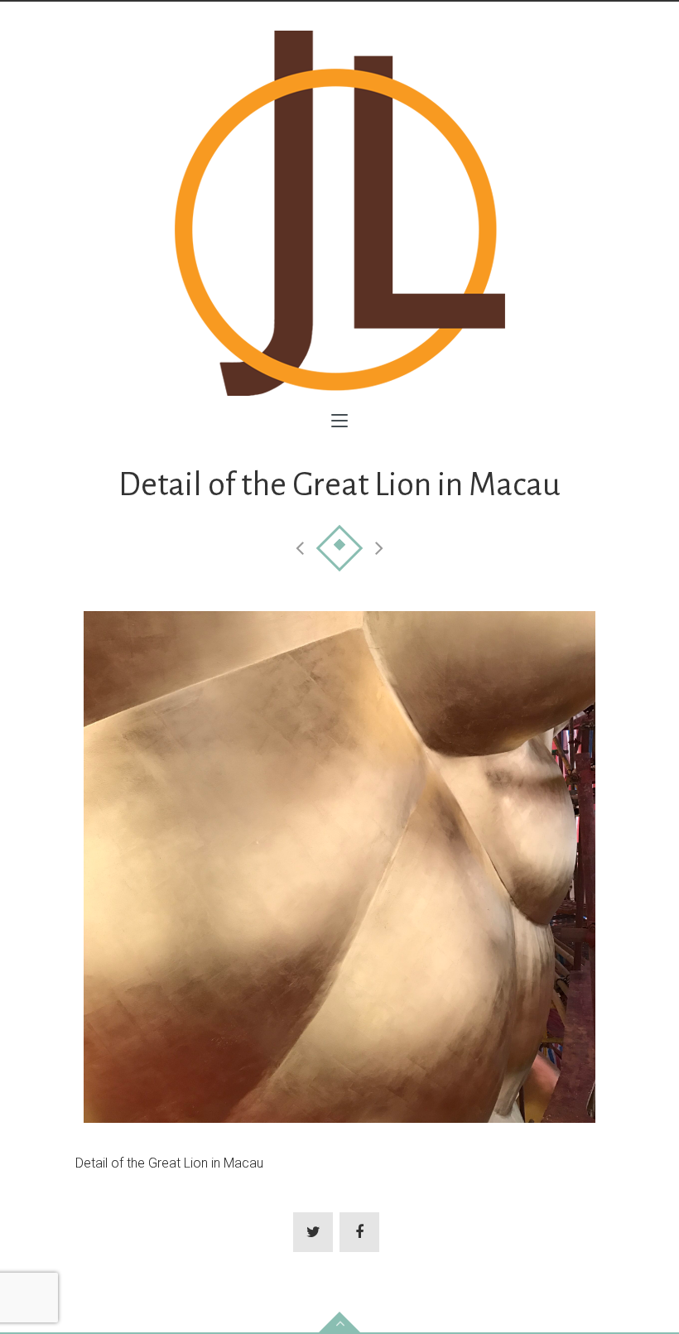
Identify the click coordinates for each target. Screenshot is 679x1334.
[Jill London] (340, 213)
